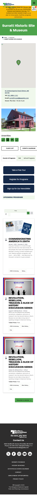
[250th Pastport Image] (18, 227)
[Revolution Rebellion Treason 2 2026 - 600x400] (18, 286)
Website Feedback (18, 462)
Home (5, 37)
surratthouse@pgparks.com (19, 98)
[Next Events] (9, 214)
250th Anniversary (14, 271)
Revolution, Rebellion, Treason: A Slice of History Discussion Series (21, 303)
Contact (18, 472)
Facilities (11, 37)
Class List (10, 148)
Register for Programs (18, 179)
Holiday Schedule (18, 465)
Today (15, 210)
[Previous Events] (6, 214)
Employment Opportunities (18, 475)
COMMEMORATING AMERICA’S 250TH (20, 240)
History (23, 271)
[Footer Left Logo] (18, 433)
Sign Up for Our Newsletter (18, 189)
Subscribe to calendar (23, 400)
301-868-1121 (13, 95)
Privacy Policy (18, 479)
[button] (18, 62)
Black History (25, 326)
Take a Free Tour (19, 170)
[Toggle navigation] (34, 3)
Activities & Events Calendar (18, 469)
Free (11, 330)
